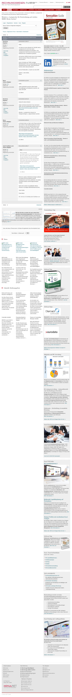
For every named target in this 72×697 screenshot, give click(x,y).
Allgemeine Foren (13, 13)
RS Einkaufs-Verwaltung (51, 580)
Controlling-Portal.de (27, 682)
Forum (9, 9)
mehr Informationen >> (49, 613)
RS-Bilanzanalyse (49, 559)
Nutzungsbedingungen (29, 673)
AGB (6, 673)
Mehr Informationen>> (55, 527)
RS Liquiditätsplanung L (51, 463)
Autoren (52, 2)
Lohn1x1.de (25, 686)
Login (69, 2)
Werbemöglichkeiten (9, 671)
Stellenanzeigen (48, 70)
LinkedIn (6, 676)
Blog (4, 52)
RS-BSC (47, 563)
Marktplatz (23, 9)
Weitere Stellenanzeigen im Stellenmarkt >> (53, 204)
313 (8, 84)
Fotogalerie (6, 55)
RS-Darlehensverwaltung (51, 565)
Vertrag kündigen (28, 668)
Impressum (25, 676)
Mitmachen (46, 671)
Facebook (7, 675)
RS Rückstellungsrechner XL (52, 575)
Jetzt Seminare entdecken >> (50, 241)
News (4, 9)
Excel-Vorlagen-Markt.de (28, 689)
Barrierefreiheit (26, 671)
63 (7, 149)
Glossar (58, 9)
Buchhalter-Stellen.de (27, 681)
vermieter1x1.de (26, 688)
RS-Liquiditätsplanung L (51, 557)
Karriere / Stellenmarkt (36, 9)
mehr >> (9, 221)
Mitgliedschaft (47, 669)
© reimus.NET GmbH (6, 694)
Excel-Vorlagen (49, 9)
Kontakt (6, 668)
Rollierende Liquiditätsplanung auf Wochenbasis (53, 500)
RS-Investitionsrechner (50, 567)
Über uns (7, 669)
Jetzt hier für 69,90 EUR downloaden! (52, 456)
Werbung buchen (60, 2)
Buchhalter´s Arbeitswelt (24, 13)
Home (3, 13)
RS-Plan (47, 561)
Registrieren (10, 23)
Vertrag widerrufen (28, 669)
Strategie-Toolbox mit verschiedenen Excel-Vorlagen (56, 517)
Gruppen (5, 53)
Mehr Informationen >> (52, 324)
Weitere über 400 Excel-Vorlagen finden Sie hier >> (55, 419)
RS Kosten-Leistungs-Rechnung (53, 586)
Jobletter (46, 676)
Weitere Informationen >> (49, 654)
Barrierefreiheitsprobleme (49, 673)
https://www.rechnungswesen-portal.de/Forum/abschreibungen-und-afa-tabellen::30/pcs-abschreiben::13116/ (29, 135)
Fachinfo (15, 9)
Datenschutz (26, 675)
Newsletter (46, 675)
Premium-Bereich (43, 2)
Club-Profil (6, 50)
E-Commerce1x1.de (27, 684)
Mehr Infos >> (61, 85)
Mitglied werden (33, 2)
